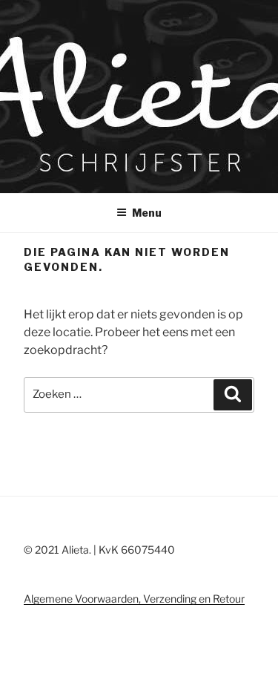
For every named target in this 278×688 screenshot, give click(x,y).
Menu (147, 212)
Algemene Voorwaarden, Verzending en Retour (134, 598)
